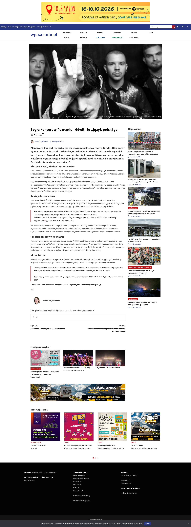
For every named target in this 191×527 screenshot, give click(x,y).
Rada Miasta (133, 38)
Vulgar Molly (110, 170)
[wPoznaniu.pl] (44, 35)
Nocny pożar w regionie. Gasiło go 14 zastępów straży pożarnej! (142, 303)
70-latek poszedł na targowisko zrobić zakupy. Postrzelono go (106, 329)
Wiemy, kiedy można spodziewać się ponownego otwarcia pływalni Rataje (143, 180)
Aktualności (66, 33)
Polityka (100, 33)
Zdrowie (134, 33)
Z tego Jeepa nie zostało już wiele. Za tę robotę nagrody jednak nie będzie (144, 212)
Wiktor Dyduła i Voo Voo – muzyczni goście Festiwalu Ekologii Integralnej (45, 374)
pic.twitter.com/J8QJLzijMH (87, 277)
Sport (151, 33)
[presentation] (32, 436)
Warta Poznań (117, 38)
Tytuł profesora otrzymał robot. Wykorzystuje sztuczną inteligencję (71, 284)
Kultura (67, 38)
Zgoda (147, 523)
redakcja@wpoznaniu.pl (129, 475)
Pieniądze (117, 33)
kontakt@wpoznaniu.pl (44, 27)
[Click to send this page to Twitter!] (37, 317)
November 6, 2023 (67, 221)
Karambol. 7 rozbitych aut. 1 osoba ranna (48, 327)
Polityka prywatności (95, 520)
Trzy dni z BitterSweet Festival (108, 368)
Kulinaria (83, 38)
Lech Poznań (100, 38)
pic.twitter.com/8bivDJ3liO (96, 217)
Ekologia (83, 33)
